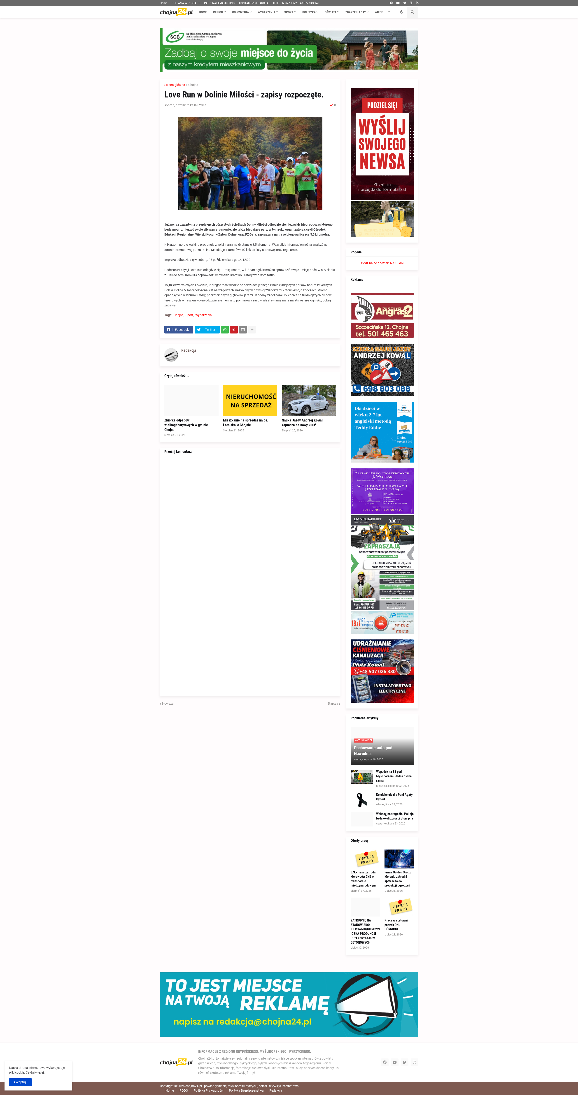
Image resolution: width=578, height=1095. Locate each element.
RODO (183, 1090)
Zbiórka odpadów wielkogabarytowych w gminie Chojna (186, 425)
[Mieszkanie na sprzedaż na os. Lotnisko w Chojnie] (250, 400)
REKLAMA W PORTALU (186, 3)
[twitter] (404, 3)
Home (163, 3)
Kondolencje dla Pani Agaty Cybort (394, 797)
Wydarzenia (203, 315)
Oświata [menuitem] (330, 12)
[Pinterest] (234, 329)
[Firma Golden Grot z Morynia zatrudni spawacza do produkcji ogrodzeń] (399, 859)
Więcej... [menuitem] (381, 12)
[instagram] (411, 3)
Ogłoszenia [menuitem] (240, 12)
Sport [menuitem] (288, 12)
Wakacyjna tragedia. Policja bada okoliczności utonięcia (395, 816)
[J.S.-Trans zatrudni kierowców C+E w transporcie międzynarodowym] (365, 859)
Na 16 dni (396, 263)
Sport (189, 315)
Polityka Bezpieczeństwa (246, 1090)
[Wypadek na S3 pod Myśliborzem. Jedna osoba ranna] (362, 777)
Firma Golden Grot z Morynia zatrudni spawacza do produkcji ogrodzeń (398, 879)
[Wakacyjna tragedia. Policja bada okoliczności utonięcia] (362, 819)
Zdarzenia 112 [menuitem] (355, 12)
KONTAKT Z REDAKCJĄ (253, 3)
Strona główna (174, 84)
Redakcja (275, 1090)
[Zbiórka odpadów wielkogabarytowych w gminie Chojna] (191, 400)
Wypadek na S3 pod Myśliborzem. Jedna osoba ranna (394, 776)
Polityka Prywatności (208, 1090)
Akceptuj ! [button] (20, 1082)
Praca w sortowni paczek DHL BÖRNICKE (396, 924)
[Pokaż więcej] (252, 329)
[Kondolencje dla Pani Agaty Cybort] (362, 800)
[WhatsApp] (225, 329)
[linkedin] (417, 3)
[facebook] (391, 3)
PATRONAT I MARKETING (219, 3)
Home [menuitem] (203, 12)
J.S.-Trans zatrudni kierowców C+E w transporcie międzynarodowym (363, 879)
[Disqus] (250, 517)
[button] (402, 12)
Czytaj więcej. (35, 1072)
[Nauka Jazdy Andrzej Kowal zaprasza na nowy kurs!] (309, 400)
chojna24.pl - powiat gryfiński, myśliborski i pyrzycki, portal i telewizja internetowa (242, 1086)
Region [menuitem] (218, 12)
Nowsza (168, 703)
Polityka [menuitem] (309, 12)
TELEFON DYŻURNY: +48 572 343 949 (296, 3)
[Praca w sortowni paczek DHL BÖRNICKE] (399, 907)
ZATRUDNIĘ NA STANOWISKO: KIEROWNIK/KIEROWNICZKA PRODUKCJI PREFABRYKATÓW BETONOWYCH (365, 931)
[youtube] (398, 3)
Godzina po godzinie (375, 263)
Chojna (193, 84)
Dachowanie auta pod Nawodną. (373, 750)
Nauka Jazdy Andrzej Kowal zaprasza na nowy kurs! (302, 422)
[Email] (243, 329)
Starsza (332, 703)
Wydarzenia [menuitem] (266, 12)
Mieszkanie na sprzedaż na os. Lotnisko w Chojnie (245, 422)
